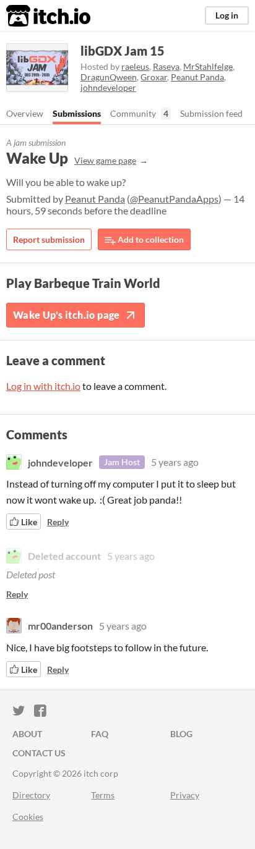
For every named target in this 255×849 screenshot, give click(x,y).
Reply (58, 522)
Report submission (49, 239)
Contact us (39, 753)
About (27, 734)
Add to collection (150, 239)
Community (133, 113)
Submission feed (211, 113)
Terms (103, 795)
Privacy (184, 795)
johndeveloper (108, 87)
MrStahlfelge (208, 66)
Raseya (166, 66)
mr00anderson (60, 625)
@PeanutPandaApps (174, 199)
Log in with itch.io (43, 386)
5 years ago (175, 462)
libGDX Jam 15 (122, 50)
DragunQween (108, 77)
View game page (105, 160)
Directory (31, 795)
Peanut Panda (197, 77)
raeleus (135, 66)
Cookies (27, 816)
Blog (181, 734)
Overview (24, 113)
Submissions (77, 113)
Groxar (153, 77)
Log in (226, 15)
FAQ (99, 734)
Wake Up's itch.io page (66, 315)
